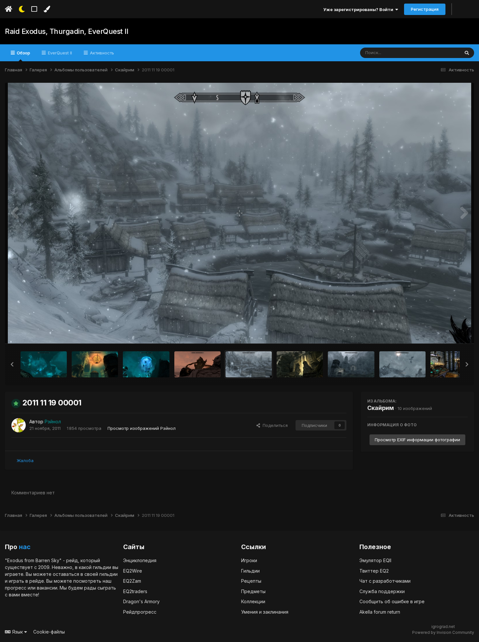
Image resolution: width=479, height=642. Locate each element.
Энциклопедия (139, 560)
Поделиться (274, 425)
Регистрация (425, 9)
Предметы (253, 591)
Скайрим (380, 407)
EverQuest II (59, 52)
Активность (101, 52)
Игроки (249, 560)
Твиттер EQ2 (374, 571)
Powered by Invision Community (443, 632)
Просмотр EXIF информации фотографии (417, 439)
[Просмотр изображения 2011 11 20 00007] (197, 364)
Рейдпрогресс (139, 612)
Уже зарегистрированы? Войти (359, 9)
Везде (445, 52)
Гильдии (250, 571)
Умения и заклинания (264, 612)
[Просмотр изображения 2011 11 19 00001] (248, 364)
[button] (12, 364)
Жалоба (25, 460)
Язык (17, 632)
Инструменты (445, 331)
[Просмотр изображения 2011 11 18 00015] (300, 364)
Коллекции (253, 601)
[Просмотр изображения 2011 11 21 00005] (44, 364)
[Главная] (8, 9)
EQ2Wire (132, 571)
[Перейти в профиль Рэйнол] (18, 425)
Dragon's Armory (141, 601)
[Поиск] (466, 53)
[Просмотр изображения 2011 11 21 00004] (95, 364)
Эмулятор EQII (375, 560)
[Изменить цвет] (46, 9)
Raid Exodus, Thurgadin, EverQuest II (66, 31)
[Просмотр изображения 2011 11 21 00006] (402, 364)
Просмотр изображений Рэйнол (142, 428)
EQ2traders (135, 591)
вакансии (47, 588)
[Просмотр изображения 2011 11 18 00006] (453, 364)
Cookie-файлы (49, 632)
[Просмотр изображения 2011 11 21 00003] (146, 364)
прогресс (15, 588)
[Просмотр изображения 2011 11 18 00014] (351, 364)
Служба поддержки (382, 591)
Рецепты (251, 581)
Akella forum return (379, 612)
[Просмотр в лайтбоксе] (239, 213)
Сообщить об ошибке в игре (392, 601)
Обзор (23, 52)
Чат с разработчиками (385, 581)
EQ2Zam (132, 581)
